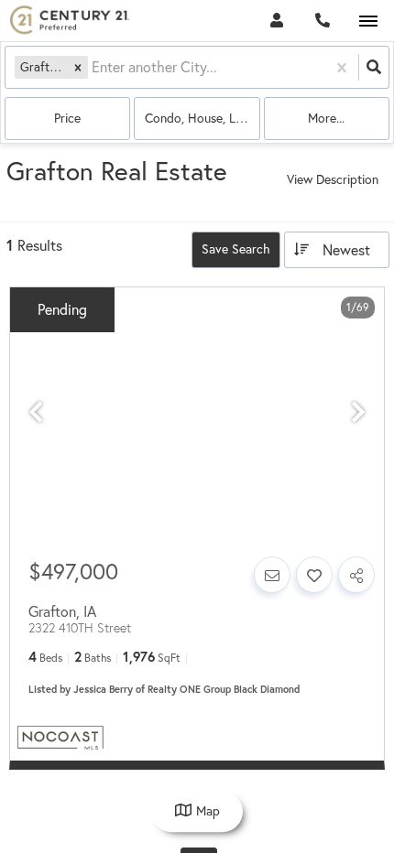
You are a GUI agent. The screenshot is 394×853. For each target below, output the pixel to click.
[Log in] (276, 20)
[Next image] (358, 412)
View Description (332, 179)
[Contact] (272, 574)
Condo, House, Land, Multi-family (202, 118)
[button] (78, 67)
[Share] (356, 574)
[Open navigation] (368, 21)
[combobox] (93, 67)
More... (326, 118)
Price (67, 118)
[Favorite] (314, 574)
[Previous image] (35, 412)
